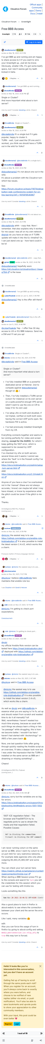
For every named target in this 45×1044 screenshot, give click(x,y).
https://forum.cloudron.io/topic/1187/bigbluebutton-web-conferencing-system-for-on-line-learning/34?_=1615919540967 (22, 192)
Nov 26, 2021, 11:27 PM (18, 574)
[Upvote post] (37, 78)
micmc (7, 358)
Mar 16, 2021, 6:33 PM (17, 168)
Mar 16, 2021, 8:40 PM (31, 262)
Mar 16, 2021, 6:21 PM (17, 53)
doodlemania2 (10, 50)
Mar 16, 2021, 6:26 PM (17, 94)
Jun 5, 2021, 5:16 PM (31, 296)
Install (39, 13)
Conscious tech (7, 618)
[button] (3, 1040)
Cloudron (8, 587)
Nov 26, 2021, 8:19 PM (17, 531)
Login (17, 1024)
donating (22, 110)
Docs (32, 13)
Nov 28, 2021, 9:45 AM (18, 793)
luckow (7, 528)
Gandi (17, 587)
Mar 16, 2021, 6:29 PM (17, 130)
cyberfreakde (9, 296)
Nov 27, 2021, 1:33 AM (17, 639)
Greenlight (6, 34)
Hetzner (24, 587)
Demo (38, 10)
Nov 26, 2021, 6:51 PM (26, 358)
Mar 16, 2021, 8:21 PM (17, 222)
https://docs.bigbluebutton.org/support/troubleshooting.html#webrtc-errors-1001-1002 (22, 804)
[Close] (40, 966)
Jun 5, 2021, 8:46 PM (17, 324)
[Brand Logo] (5, 9)
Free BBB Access (29, 361)
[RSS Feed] (40, 34)
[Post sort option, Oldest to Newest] (5, 42)
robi (6, 605)
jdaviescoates (10, 571)
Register (8, 1024)
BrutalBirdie (9, 91)
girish (6, 262)
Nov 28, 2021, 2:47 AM (27, 678)
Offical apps (35, 4)
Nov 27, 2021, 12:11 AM (24, 605)
